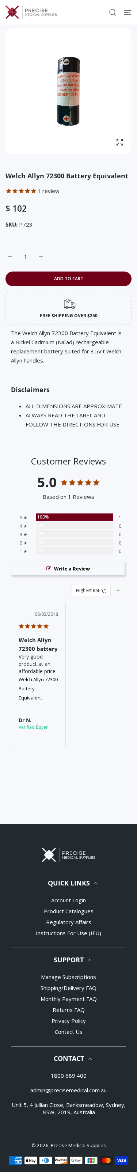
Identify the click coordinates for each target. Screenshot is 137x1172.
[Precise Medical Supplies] (31, 12)
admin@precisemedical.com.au (68, 1090)
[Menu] (127, 12)
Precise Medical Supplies (78, 1145)
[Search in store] (112, 12)
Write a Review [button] (72, 568)
